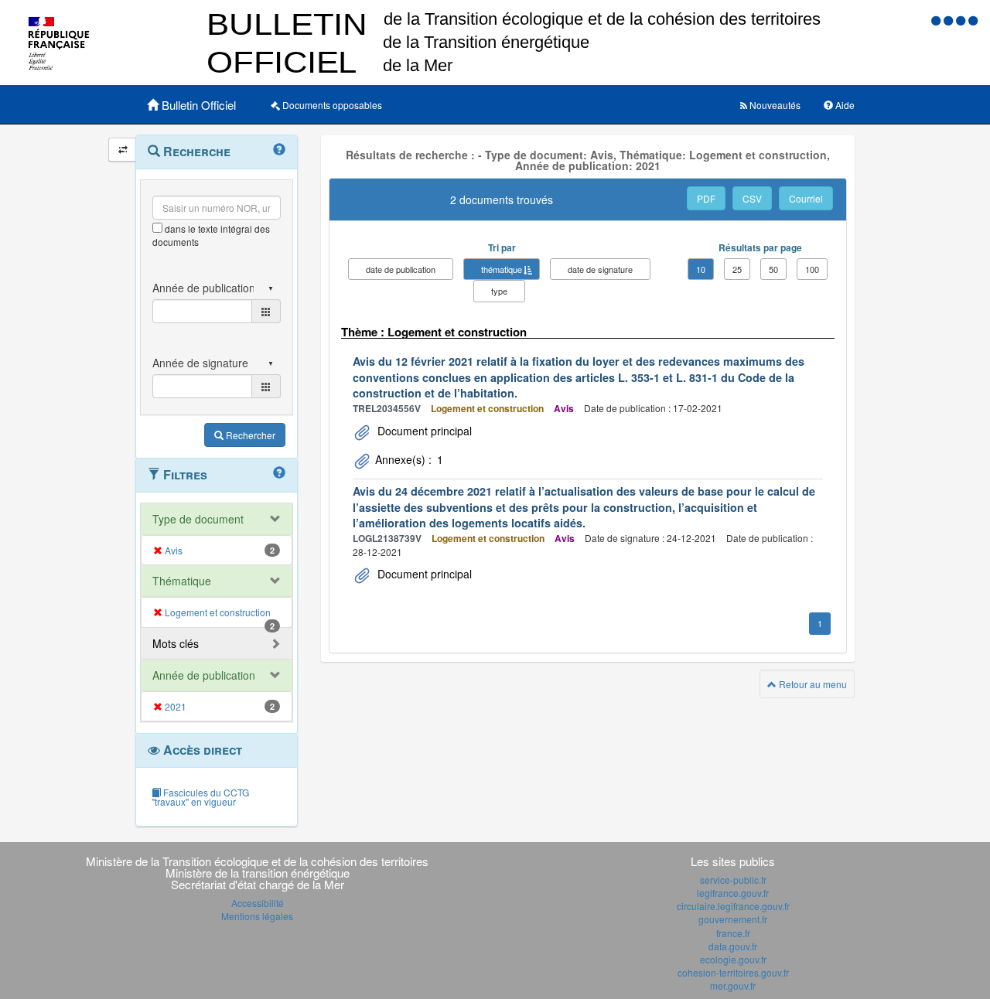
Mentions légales (257, 915)
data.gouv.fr (732, 946)
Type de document (198, 519)
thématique (501, 269)
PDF (706, 198)
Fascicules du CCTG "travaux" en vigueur (200, 797)
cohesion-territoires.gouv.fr (733, 972)
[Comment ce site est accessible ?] (937, 20)
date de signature (600, 269)
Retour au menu (812, 683)
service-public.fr (733, 879)
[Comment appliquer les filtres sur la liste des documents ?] (279, 473)
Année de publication (203, 675)
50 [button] (773, 269)
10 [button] (700, 269)
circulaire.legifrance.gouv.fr (733, 905)
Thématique (181, 580)
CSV (752, 198)
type (499, 291)
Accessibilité (257, 902)
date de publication (400, 269)
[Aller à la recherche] (962, 20)
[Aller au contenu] (950, 20)
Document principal (423, 430)
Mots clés (175, 643)
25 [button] (737, 269)
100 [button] (812, 269)
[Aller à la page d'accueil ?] (973, 20)
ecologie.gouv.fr (733, 959)
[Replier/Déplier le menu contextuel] (122, 150)
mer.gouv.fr (733, 985)
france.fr (733, 932)
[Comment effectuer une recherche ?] (279, 150)
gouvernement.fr (732, 919)
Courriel (806, 198)
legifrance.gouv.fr (733, 892)
